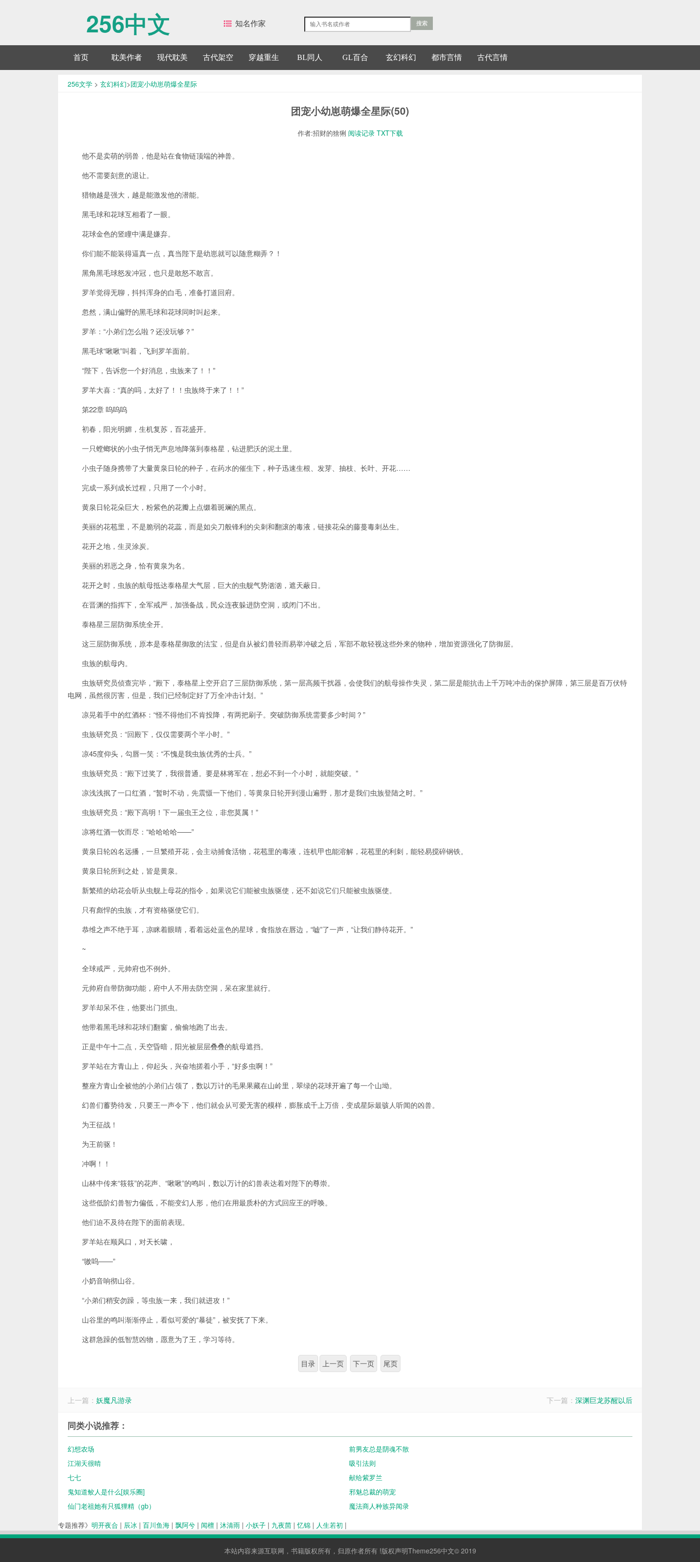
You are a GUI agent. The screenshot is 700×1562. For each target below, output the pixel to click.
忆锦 (303, 1525)
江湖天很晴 (84, 1463)
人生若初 (329, 1525)
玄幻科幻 (401, 57)
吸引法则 (362, 1463)
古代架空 (218, 57)
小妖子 (256, 1525)
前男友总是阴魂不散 (379, 1448)
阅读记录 (361, 133)
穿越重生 (264, 57)
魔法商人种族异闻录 (379, 1506)
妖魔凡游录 (114, 1400)
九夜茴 (281, 1525)
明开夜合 (104, 1525)
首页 (81, 57)
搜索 (422, 23)
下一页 (363, 1363)
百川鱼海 (156, 1525)
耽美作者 (126, 57)
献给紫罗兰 (365, 1477)
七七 (74, 1477)
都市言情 (446, 57)
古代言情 (492, 57)
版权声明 (394, 1550)
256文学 (80, 84)
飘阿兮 (185, 1525)
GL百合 (355, 57)
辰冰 (130, 1525)
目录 (308, 1363)
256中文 (128, 18)
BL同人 (309, 57)
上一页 (333, 1363)
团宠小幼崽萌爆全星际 (163, 84)
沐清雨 (230, 1525)
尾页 (390, 1363)
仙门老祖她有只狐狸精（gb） (111, 1506)
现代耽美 (172, 57)
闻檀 (207, 1525)
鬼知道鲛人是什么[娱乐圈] (106, 1491)
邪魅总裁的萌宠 (372, 1491)
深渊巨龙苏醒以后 (603, 1400)
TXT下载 (390, 133)
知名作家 (250, 23)
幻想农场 (81, 1448)
